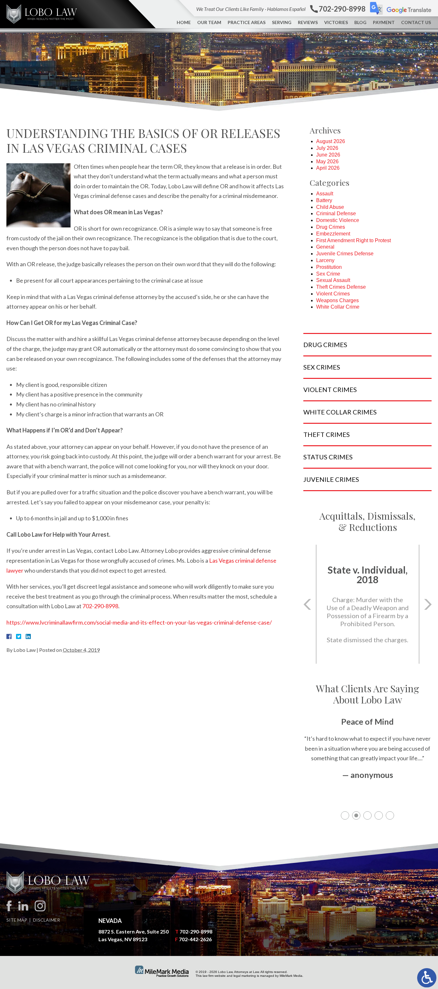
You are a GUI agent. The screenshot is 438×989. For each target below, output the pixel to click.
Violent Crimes (333, 293)
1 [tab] (345, 815)
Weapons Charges (337, 300)
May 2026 (327, 161)
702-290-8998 (100, 606)
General (325, 247)
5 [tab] (390, 815)
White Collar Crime (337, 307)
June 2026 (328, 155)
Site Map (16, 920)
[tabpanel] (367, 755)
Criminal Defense (336, 213)
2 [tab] (356, 815)
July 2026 (327, 148)
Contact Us (416, 22)
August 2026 (330, 141)
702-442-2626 (195, 939)
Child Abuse (330, 207)
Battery (324, 200)
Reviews (308, 22)
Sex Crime (328, 274)
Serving (281, 22)
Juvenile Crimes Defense (345, 253)
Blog (360, 22)
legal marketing (244, 975)
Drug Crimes (330, 227)
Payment (384, 22)
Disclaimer (46, 920)
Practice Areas (246, 22)
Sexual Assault (333, 280)
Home (184, 22)
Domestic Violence (337, 220)
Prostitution (329, 267)
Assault (324, 193)
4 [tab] (379, 815)
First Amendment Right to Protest (353, 240)
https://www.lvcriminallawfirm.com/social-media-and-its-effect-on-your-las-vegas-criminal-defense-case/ (139, 622)
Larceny (325, 260)
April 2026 (328, 168)
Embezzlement (333, 233)
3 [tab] (367, 815)
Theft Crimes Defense (341, 287)
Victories (336, 22)
